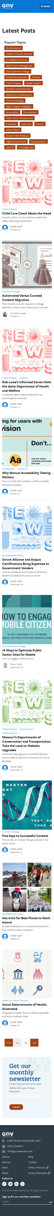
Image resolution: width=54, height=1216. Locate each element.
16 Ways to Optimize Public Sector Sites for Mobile (22, 652)
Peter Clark (16, 664)
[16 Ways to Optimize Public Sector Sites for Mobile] (27, 619)
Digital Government (16, 141)
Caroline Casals (18, 313)
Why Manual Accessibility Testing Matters (26, 474)
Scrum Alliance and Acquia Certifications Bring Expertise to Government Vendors (25, 563)
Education (11, 124)
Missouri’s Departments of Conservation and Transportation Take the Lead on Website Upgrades (26, 743)
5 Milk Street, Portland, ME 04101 (24, 1140)
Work (5, 1167)
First (8, 1042)
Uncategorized (26, 147)
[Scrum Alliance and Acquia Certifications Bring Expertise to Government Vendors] (27, 528)
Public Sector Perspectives (19, 118)
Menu (47, 6)
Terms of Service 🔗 (38, 1167)
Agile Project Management (19, 65)
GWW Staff (16, 226)
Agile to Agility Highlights (19, 106)
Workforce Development (18, 89)
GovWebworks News (16, 59)
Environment (30, 112)
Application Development (19, 94)
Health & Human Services (19, 54)
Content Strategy (15, 100)
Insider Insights (33, 83)
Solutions (26, 124)
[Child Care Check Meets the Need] (27, 182)
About (5, 1173)
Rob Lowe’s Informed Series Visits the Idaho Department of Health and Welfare (26, 386)
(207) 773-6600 (15, 1146)
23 (26, 1042)
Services (6, 1162)
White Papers (13, 130)
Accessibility (12, 112)
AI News (36, 77)
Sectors (40, 124)
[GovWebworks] (7, 6)
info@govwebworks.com (20, 1151)
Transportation (38, 141)
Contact (32, 1162)
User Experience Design (18, 71)
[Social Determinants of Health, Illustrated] (27, 973)
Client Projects (13, 83)
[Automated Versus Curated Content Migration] (27, 264)
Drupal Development (16, 77)
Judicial (10, 147)
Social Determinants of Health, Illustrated (24, 1006)
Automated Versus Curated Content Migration (22, 297)
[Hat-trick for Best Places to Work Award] (27, 887)
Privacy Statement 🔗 (39, 1173)
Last (34, 1042)
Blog (30, 1156)
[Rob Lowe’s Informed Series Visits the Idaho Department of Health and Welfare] (27, 351)
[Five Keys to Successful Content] (27, 805)
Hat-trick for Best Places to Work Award (26, 920)
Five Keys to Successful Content (25, 835)
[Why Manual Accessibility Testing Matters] (27, 442)
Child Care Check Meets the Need (26, 213)
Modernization (13, 48)
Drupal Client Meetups (17, 135)
